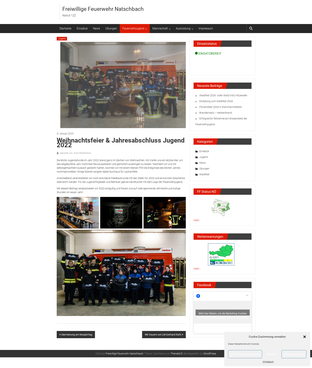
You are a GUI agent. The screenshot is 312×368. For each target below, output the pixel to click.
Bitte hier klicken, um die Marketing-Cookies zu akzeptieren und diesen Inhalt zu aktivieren (222, 314)
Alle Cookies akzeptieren (245, 354)
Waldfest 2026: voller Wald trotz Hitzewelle (223, 95)
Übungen (111, 28)
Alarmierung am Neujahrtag (76, 334)
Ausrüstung (183, 28)
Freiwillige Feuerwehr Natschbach (103, 9)
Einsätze (82, 28)
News (96, 28)
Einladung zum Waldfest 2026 (216, 101)
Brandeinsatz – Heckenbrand (215, 112)
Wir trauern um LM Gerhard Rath (163, 334)
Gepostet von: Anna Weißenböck (75, 153)
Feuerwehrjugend (133, 28)
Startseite (65, 28)
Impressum (268, 361)
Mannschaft (160, 28)
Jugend (62, 38)
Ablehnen (272, 354)
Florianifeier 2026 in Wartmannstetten (220, 107)
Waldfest (204, 174)
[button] (304, 337)
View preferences (293, 354)
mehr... (197, 220)
